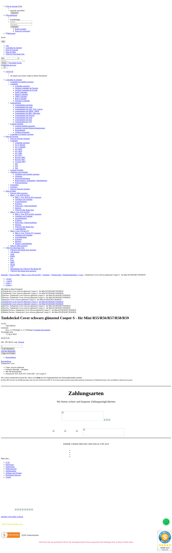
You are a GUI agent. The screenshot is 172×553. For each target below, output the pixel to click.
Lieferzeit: (4, 328)
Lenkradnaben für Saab (23, 118)
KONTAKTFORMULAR (12, 524)
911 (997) (18, 155)
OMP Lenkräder (21, 97)
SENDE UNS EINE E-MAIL (12, 517)
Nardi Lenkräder (21, 92)
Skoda (12, 265)
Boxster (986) (20, 157)
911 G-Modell (20, 147)
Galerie (8, 477)
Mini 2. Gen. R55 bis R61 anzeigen (28, 214)
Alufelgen (18, 176)
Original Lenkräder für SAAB (26, 90)
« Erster (8, 279)
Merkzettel (11, 33)
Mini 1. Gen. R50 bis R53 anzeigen (28, 197)
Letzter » (9, 285)
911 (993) (18, 151)
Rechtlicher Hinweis (13, 475)
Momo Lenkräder (21, 94)
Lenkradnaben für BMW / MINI (27, 111)
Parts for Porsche (12, 50)
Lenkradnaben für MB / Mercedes (27, 113)
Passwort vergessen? (22, 31)
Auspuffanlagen (21, 202)
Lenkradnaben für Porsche (25, 115)
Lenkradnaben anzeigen (24, 105)
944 (16, 168)
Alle (7, 46)
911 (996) (18, 153)
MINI (12, 262)
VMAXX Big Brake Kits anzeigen (23, 250)
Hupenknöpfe (20, 130)
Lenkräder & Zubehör (14, 48)
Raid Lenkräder (21, 99)
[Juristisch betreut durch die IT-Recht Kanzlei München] (10, 535)
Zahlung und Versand (14, 473)
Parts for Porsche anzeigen (20, 139)
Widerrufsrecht (11, 469)
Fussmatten (14, 185)
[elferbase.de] (8, 65)
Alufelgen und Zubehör (19, 172)
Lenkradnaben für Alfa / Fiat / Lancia (28, 109)
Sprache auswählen (17, 11)
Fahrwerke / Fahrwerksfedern (26, 206)
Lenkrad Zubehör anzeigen (25, 126)
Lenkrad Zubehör (16, 124)
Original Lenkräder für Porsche (26, 88)
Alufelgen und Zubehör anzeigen (27, 174)
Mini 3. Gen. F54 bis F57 (19, 231)
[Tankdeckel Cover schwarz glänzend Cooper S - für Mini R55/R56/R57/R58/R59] (32, 302)
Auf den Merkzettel (8, 351)
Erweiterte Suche (15, 63)
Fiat (11, 258)
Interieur (18, 208)
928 (16, 166)
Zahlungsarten (11, 471)
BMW (12, 256)
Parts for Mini (11, 52)
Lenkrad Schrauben (22, 132)
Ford (12, 260)
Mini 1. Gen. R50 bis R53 (20, 195)
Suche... (5, 63)
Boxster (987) (20, 160)
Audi (12, 254)
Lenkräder (14, 84)
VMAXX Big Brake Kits (15, 54)
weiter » (9, 283)
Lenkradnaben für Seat (23, 120)
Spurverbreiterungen (22, 178)
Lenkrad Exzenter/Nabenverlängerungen (30, 128)
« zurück (9, 281)
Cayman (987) (20, 162)
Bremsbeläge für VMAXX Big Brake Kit (25, 269)
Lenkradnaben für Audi (23, 107)
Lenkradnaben (15, 103)
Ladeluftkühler (20, 229)
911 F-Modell (20, 145)
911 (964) (18, 149)
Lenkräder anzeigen (22, 86)
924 (16, 164)
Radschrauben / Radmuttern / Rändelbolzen (31, 181)
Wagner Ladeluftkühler (23, 244)
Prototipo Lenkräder (22, 101)
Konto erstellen (20, 29)
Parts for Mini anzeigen (18, 193)
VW (11, 267)
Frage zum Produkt (8, 353)
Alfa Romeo (14, 252)
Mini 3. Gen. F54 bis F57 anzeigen (28, 233)
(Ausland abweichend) (41, 330)
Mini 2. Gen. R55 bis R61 (20, 212)
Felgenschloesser (21, 183)
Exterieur (18, 204)
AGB (8, 462)
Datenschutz (10, 467)
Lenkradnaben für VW (23, 122)
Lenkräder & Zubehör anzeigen (22, 82)
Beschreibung (11, 357)
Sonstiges (13, 187)
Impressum (10, 465)
